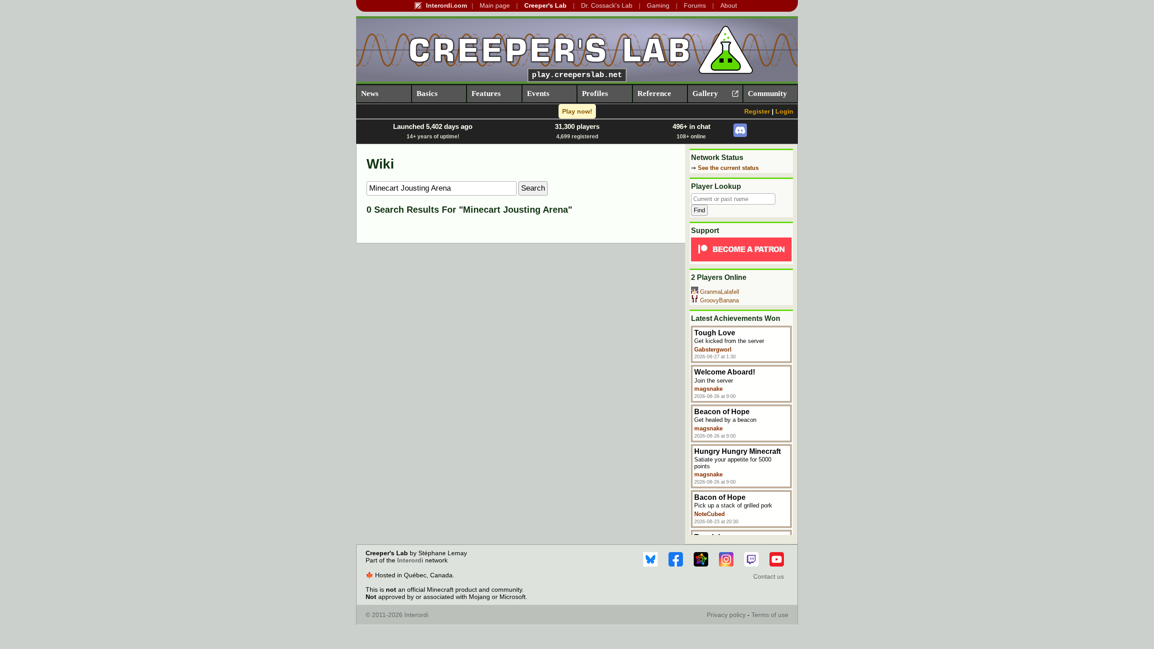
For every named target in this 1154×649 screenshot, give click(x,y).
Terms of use (769, 614)
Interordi (410, 560)
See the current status (728, 168)
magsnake (708, 388)
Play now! (577, 111)
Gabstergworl (713, 349)
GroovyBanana (719, 300)
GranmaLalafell (719, 291)
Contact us (768, 576)
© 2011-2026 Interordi (397, 614)
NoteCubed (709, 514)
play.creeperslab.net (577, 75)
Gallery (705, 93)
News (370, 93)
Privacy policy (726, 614)
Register (757, 111)
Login (784, 111)
